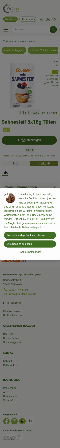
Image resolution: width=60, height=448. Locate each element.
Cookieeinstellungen (30, 251)
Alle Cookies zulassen (19, 243)
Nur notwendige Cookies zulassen (26, 235)
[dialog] (30, 224)
